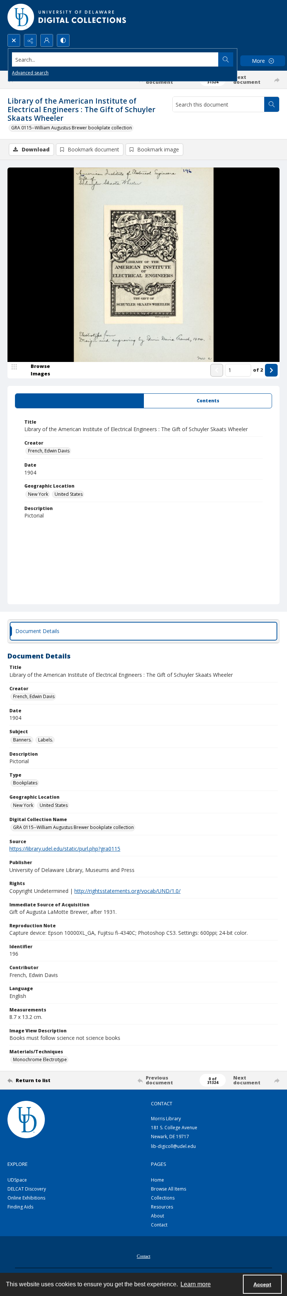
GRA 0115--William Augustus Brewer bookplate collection (71, 128)
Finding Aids (20, 1207)
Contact (159, 1225)
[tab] (79, 401)
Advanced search (30, 73)
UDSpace (17, 1180)
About (157, 1216)
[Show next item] (271, 370)
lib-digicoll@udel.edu (173, 1146)
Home (157, 1180)
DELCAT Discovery (26, 1189)
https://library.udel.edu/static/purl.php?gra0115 (64, 848)
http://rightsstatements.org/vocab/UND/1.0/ (127, 890)
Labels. (45, 740)
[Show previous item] (216, 370)
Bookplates (25, 783)
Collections (163, 1198)
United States (69, 494)
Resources (162, 1207)
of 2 (258, 369)
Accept (262, 1284)
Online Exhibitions (26, 1198)
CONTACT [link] (161, 1103)
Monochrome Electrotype (40, 1059)
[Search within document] (271, 104)
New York (38, 494)
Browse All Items (168, 1189)
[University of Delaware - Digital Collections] (67, 17)
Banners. (22, 740)
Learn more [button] (195, 1284)
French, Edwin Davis (49, 451)
